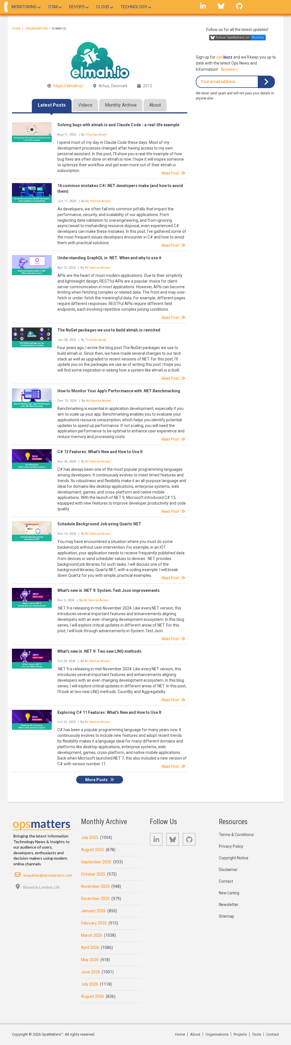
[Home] (42, 823)
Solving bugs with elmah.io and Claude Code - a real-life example (118, 125)
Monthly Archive (121, 105)
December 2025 (95, 898)
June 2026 (90, 972)
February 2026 (94, 923)
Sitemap (226, 916)
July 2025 (89, 837)
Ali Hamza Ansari (98, 201)
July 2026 (89, 984)
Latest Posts (52, 105)
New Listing (229, 893)
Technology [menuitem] (133, 6)
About (155, 105)
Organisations (36, 28)
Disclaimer (228, 869)
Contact (226, 881)
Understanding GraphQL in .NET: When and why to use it (109, 258)
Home (16, 28)
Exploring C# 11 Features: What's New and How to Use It (109, 712)
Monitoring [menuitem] (24, 6)
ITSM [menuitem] (53, 6)
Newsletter (228, 904)
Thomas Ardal (96, 134)
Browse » (229, 69)
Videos (85, 105)
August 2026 (92, 996)
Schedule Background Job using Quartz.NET (99, 524)
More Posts (96, 779)
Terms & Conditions (236, 834)
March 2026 (91, 935)
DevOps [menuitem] (77, 6)
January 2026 (93, 911)
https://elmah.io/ (68, 86)
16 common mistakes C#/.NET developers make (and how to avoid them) (120, 188)
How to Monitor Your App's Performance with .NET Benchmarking (118, 391)
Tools (256, 1034)
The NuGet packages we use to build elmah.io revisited (108, 330)
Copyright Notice (233, 858)
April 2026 (90, 947)
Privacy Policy (231, 846)
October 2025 (93, 874)
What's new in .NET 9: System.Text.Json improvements (108, 590)
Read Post (170, 173)
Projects (240, 1034)
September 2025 (96, 862)
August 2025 (92, 849)
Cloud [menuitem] (102, 6)
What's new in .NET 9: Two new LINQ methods (99, 651)
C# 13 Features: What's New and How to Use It (100, 451)
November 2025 (95, 886)
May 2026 (90, 959)
